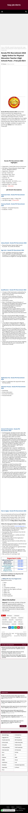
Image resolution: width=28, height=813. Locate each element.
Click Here (20, 560)
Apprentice (4, 767)
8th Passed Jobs (18, 740)
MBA (16, 757)
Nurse (16, 760)
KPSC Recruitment (5, 624)
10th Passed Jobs (18, 747)
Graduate (4, 765)
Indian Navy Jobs (19, 742)
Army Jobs (4, 745)
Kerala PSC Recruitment (7, 622)
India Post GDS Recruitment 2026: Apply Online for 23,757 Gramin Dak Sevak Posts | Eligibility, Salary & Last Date (13, 648)
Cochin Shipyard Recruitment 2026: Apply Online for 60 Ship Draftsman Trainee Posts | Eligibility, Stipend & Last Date (14, 656)
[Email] (21, 627)
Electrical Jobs (18, 745)
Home (2, 47)
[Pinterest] (18, 627)
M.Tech (16, 752)
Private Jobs (17, 737)
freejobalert (20, 617)
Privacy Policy (22, 808)
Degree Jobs (13, 617)
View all (24, 644)
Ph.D (3, 769)
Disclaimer (14, 808)
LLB (16, 762)
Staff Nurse (4, 762)
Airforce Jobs (5, 742)
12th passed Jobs (5, 747)
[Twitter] (12, 627)
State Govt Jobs (5, 750)
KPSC (15, 622)
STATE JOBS (7, 47)
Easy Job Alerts (14, 5)
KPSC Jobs (20, 622)
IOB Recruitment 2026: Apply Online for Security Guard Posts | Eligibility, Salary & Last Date (13, 652)
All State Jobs (18, 750)
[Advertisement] (14, 29)
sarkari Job (14, 624)
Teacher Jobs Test (6, 740)
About (12, 807)
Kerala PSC (11, 619)
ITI (15, 755)
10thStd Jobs (9, 615)
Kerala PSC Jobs (19, 619)
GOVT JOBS (4, 619)
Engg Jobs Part (5, 737)
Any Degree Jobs (5, 617)
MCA (3, 755)
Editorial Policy (6, 808)
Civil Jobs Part (18, 735)
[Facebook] (9, 627)
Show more (23, 726)
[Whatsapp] (15, 627)
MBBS (3, 760)
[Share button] (24, 627)
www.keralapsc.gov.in (20, 526)
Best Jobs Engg (5, 735)
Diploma (4, 757)
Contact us (18, 807)
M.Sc (3, 752)
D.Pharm (17, 767)
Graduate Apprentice (19, 765)
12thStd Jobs (16, 615)
